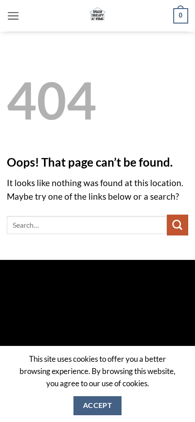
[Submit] (177, 225)
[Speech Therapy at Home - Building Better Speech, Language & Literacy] (98, 16)
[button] (13, 16)
